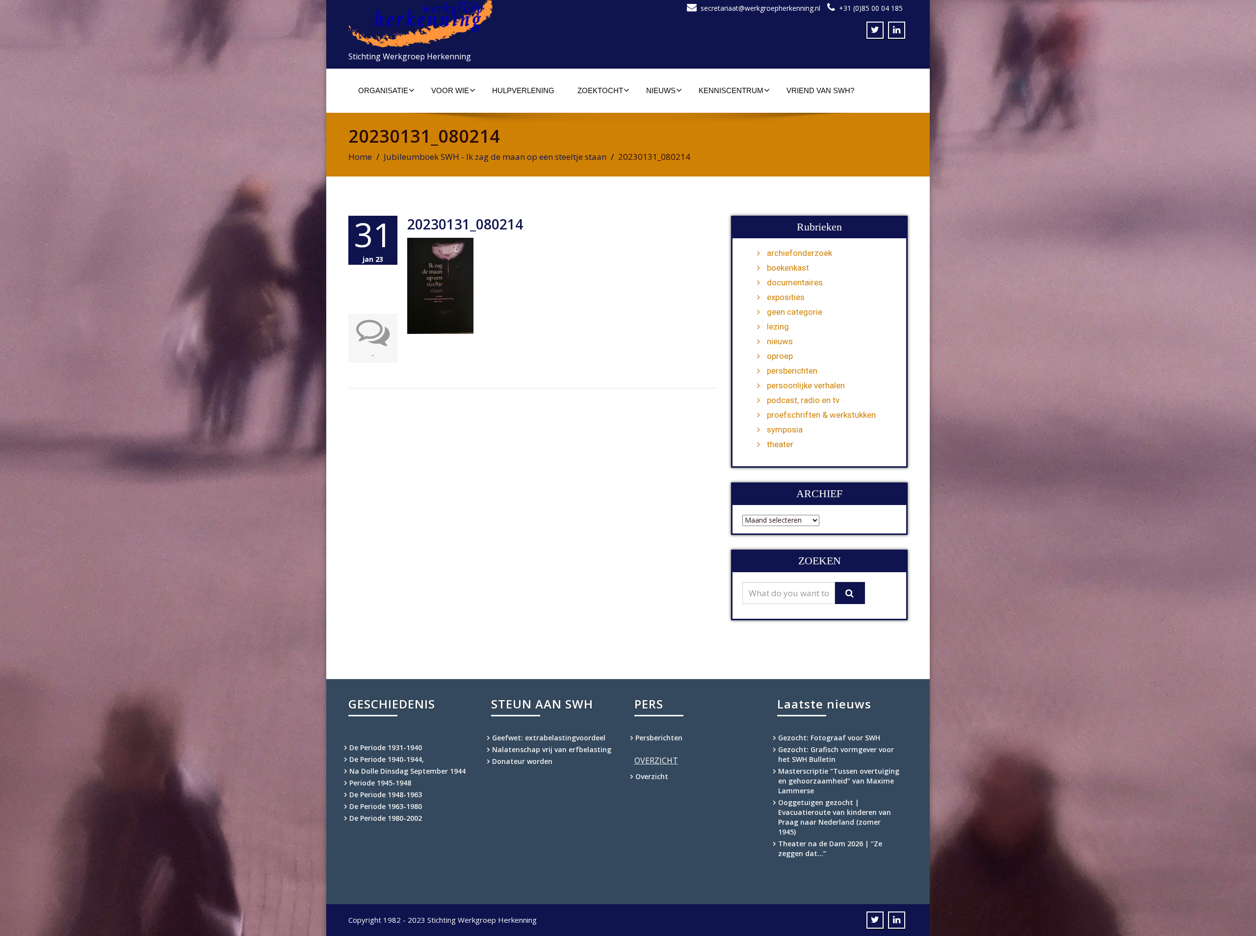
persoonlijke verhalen (806, 385)
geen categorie (794, 312)
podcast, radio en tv (803, 400)
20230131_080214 (465, 224)
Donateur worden (522, 761)
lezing (778, 326)
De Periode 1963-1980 (385, 806)
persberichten (792, 371)
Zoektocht (600, 90)
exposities (786, 297)
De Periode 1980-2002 (385, 818)
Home (360, 156)
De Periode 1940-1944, (386, 759)
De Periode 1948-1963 (385, 794)
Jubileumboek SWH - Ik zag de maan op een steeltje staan (495, 156)
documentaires (795, 282)
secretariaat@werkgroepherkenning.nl (760, 8)
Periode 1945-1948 (380, 782)
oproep (780, 356)
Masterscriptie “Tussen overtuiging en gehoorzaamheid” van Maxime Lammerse (838, 780)
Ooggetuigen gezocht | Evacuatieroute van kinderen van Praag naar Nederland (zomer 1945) (834, 817)
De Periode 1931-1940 (385, 747)
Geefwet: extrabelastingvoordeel (548, 737)
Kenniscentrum (731, 90)
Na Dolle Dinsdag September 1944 (407, 771)
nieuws (780, 341)
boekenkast (788, 268)
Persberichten (658, 737)
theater (780, 444)
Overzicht (651, 776)
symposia (785, 429)
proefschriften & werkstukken (821, 415)
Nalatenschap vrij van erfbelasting (551, 749)
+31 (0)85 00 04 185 (871, 8)
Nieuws (661, 90)
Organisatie (383, 90)
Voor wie (450, 90)
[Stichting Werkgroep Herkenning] (484, 24)
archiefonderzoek (799, 253)
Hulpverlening (523, 90)
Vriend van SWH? (820, 90)
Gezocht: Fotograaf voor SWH (829, 737)
